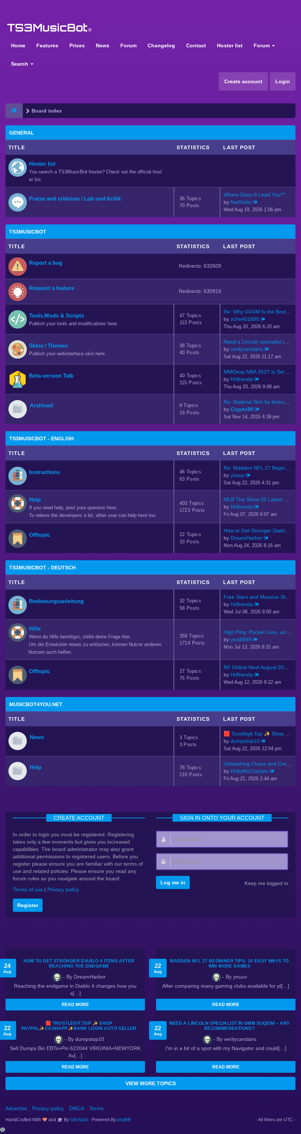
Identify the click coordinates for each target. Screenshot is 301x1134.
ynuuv (237, 475)
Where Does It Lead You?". (255, 195)
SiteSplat (78, 1119)
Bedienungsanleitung (56, 601)
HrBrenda (242, 379)
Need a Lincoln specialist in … (258, 342)
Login (282, 81)
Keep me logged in (266, 883)
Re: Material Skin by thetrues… (260, 402)
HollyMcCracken (249, 771)
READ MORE (75, 1004)
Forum (128, 45)
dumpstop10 (245, 741)
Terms (96, 1108)
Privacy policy (63, 889)
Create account (243, 81)
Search (20, 64)
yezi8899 (241, 639)
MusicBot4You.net (35, 704)
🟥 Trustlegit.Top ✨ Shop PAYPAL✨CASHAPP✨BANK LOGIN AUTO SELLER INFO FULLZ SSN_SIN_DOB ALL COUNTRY (79, 1028)
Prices (77, 45)
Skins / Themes (48, 345)
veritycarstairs (247, 349)
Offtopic (39, 535)
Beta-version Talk (51, 376)
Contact (196, 45)
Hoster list (230, 45)
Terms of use (28, 889)
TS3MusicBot (27, 232)
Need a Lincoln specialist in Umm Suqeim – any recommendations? (229, 1026)
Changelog (161, 45)
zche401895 (245, 319)
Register (27, 905)
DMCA (76, 1108)
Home (18, 45)
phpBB (124, 1119)
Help (35, 499)
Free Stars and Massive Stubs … (262, 597)
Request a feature (51, 288)
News (102, 45)
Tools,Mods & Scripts (56, 315)
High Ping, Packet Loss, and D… (261, 632)
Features (47, 45)
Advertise (16, 1108)
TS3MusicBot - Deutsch (42, 567)
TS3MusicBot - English (41, 438)
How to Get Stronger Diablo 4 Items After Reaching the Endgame (79, 963)
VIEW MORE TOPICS (151, 1083)
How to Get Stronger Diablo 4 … (261, 530)
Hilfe (35, 628)
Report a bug (45, 263)
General (21, 133)
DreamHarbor (246, 538)
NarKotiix (241, 202)
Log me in (172, 882)
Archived (41, 405)
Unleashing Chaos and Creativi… (262, 764)
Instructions (44, 472)
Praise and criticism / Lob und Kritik (75, 198)
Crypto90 (242, 409)
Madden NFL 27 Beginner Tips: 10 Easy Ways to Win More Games (229, 963)
